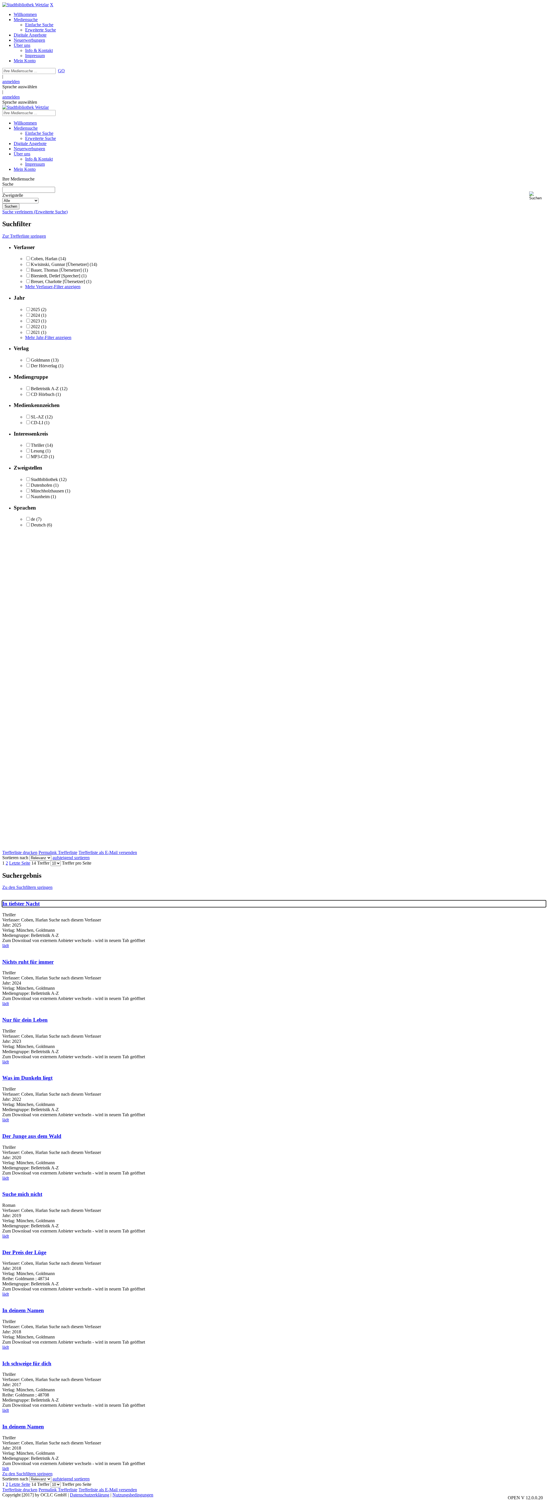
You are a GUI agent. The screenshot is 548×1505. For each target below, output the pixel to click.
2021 (35, 332)
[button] (537, 195)
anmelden (11, 81)
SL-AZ (37, 416)
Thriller (37, 445)
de (33, 519)
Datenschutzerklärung (89, 1494)
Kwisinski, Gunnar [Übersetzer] (59, 264)
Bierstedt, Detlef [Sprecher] (55, 275)
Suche (7, 184)
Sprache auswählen (19, 86)
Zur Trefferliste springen (24, 236)
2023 (35, 320)
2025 (35, 309)
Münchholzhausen (47, 490)
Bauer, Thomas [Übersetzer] (57, 270)
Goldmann (40, 360)
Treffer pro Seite (76, 863)
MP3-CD (39, 456)
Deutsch (38, 524)
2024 (35, 315)
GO (61, 70)
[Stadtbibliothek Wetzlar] (25, 4)
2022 (35, 326)
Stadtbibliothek (44, 479)
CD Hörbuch (43, 394)
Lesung (37, 450)
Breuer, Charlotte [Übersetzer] (58, 281)
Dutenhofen (41, 485)
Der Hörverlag (44, 365)
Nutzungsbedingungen (132, 1494)
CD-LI (37, 422)
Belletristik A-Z (45, 388)
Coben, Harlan (44, 258)
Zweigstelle (12, 195)
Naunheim (40, 496)
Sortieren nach (15, 857)
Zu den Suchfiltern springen (27, 887)
